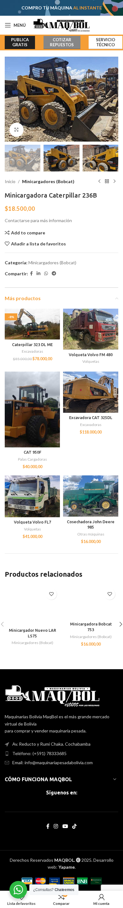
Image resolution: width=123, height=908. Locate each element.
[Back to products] (107, 181)
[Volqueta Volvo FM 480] (90, 329)
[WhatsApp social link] (46, 273)
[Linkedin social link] (38, 273)
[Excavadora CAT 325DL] (90, 392)
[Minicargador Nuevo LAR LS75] (32, 605)
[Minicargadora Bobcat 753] (90, 602)
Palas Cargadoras (32, 459)
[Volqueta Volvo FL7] (32, 496)
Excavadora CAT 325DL (90, 417)
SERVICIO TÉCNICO (105, 42)
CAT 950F (32, 452)
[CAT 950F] (32, 409)
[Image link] (52, 695)
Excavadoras (32, 351)
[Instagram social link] (56, 826)
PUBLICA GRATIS (20, 42)
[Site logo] (61, 24)
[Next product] (114, 181)
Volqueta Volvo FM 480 (91, 354)
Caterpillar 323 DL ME (32, 344)
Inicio (10, 181)
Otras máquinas (90, 534)
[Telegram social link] (54, 273)
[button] (11, 99)
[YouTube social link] (65, 826)
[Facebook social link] (31, 273)
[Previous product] (99, 181)
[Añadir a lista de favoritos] (51, 594)
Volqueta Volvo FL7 (32, 522)
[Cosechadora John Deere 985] (90, 496)
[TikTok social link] (74, 826)
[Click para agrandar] (16, 130)
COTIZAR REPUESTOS (62, 42)
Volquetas (90, 361)
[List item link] (61, 753)
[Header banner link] (61, 8)
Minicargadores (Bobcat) (48, 181)
